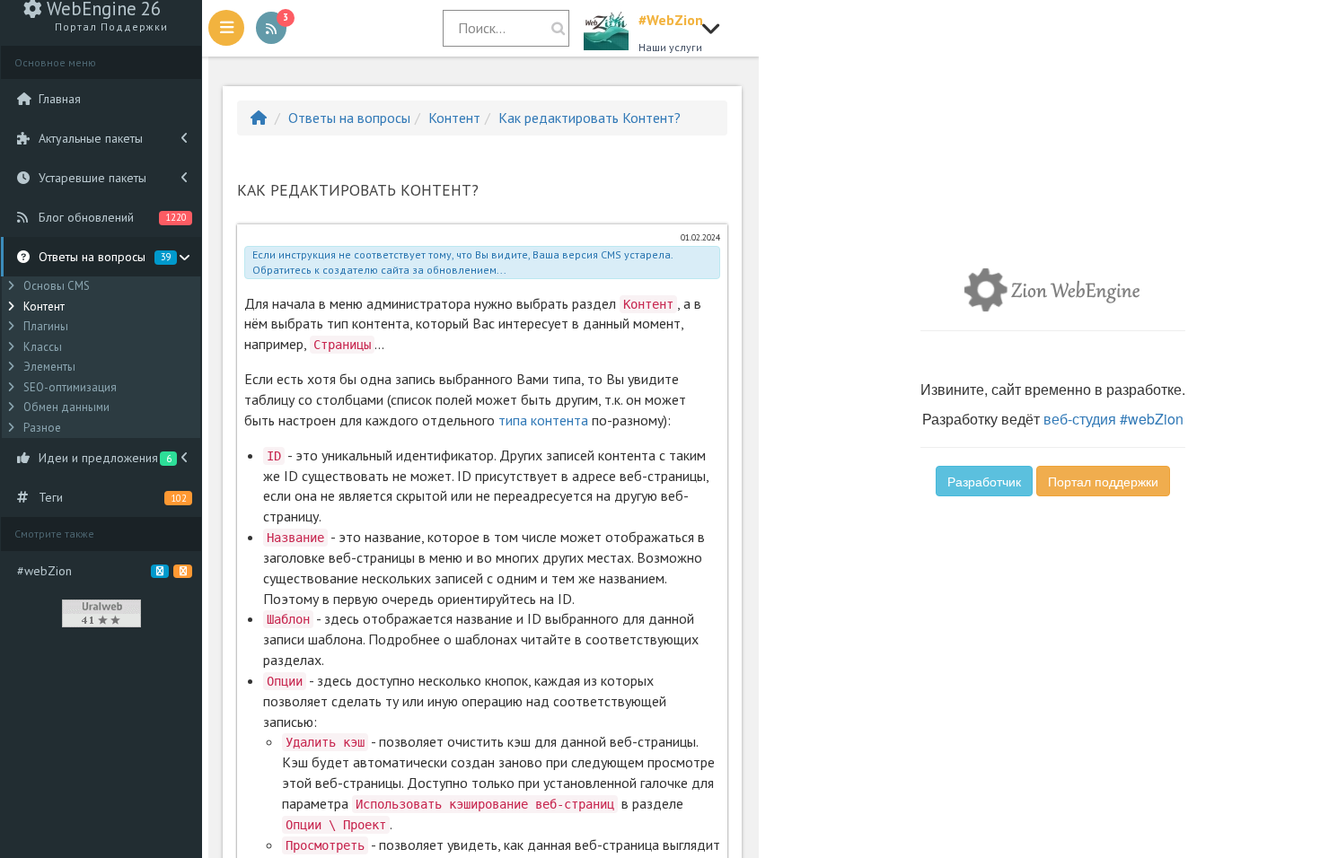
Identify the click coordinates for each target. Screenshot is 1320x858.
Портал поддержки (1103, 481)
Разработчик (984, 481)
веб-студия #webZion (1113, 418)
